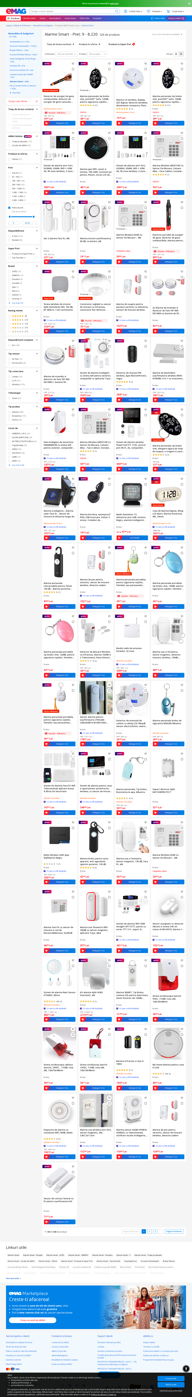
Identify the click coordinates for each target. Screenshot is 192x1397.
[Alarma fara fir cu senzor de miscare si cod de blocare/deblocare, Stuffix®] (59, 906)
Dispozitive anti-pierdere (79, 1273)
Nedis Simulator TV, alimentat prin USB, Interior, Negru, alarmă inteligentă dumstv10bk (131, 517)
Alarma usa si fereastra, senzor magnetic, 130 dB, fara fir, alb (132, 861)
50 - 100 (17, 176)
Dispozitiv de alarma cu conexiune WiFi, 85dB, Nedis (58, 1131)
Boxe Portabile (14, 1273)
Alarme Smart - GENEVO (78, 1255)
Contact (101, 1347)
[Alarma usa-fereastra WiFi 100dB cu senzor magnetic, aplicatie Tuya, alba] (96, 906)
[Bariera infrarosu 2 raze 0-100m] (132, 1041)
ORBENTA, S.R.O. (21, 433)
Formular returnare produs (109, 1342)
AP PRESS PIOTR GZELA (24, 441)
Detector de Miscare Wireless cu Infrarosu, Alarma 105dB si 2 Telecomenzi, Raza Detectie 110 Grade (95, 654)
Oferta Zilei (84, 18)
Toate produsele (22, 141)
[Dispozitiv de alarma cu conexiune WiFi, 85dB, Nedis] (59, 1110)
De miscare (19, 362)
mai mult (16, 92)
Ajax (15, 287)
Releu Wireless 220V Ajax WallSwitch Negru (56, 856)
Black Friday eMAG (14, 1364)
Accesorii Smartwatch (23, 46)
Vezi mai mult (13, 1278)
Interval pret (17, 207)
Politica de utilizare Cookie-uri (156, 1355)
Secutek (17, 283)
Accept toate (171, 1378)
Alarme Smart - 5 (123, 1255)
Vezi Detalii (134, 537)
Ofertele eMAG (29, 18)
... (161, 1231)
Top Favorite (19, 257)
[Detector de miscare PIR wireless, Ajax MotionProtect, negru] (132, 353)
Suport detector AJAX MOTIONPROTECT (164, 790)
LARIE (16, 456)
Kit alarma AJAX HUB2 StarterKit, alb (91, 994)
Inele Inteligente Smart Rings (23, 60)
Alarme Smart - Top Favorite (108, 1261)
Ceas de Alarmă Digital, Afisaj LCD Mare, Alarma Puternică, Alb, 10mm (168, 513)
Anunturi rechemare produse (110, 1351)
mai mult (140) (18, 465)
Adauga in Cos (62, 123)
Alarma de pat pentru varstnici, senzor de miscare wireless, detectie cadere (94, 582)
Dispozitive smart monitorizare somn (130, 1273)
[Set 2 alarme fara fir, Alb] (59, 217)
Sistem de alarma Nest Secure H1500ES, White (59, 994)
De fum (17, 359)
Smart (16, 398)
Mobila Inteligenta (157, 1273)
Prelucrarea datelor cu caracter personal (160, 1351)
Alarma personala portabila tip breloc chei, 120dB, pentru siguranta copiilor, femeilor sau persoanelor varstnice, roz (59, 654)
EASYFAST (18, 453)
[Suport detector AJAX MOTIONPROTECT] (168, 768)
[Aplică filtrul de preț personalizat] (36, 223)
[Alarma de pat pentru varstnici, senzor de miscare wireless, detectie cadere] (96, 560)
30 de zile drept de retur (16, 1347)
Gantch (16, 294)
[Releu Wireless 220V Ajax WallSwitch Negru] (59, 835)
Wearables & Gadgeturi (43, 25)
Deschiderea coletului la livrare (19, 1342)
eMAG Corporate (59, 1351)
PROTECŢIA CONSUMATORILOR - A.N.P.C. (115, 1369)
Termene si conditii (151, 1347)
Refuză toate (171, 1384)
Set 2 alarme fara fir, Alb (57, 238)
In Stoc (17, 236)
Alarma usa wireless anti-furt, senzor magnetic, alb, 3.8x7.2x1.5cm (96, 1132)
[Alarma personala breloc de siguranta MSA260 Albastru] (168, 699)
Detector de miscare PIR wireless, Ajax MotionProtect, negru (131, 375)
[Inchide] (189, 3)
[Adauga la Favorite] (73, 63)
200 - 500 (18, 184)
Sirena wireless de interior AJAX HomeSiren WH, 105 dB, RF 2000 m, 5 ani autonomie (58, 307)
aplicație (114, 3)
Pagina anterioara (131, 1231)
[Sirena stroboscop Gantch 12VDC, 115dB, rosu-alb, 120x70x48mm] (96, 1043)
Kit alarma (19, 415)
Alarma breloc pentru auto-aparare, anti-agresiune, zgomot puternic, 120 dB (94, 861)
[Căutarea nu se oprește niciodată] (16, 11)
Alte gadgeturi (30, 1273)
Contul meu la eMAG (60, 1342)
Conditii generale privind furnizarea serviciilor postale (117, 1356)
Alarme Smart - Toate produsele (148, 1255)
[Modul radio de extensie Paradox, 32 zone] (132, 629)
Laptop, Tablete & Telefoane (18, 25)
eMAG (16, 449)
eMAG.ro (148, 1336)
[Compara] (73, 69)
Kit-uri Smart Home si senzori (23, 87)
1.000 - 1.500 (19, 192)
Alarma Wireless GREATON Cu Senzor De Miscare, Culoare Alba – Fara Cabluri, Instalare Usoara (168, 168)
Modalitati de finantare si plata (65, 1360)
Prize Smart (140, 1267)
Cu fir (16, 380)
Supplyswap (19, 445)
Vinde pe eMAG (174, 18)
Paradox (17, 279)
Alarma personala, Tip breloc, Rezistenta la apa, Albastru (131, 790)
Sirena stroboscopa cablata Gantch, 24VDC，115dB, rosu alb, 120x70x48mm (58, 1067)
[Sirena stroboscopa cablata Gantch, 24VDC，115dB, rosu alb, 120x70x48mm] (59, 1043)
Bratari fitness (19, 50)
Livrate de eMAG (21, 145)
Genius (42, 18)
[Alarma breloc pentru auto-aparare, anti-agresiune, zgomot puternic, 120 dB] (96, 837)
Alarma (17, 412)
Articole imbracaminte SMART (52, 1273)
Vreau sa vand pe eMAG (32, 1320)
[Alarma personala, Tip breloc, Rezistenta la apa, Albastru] (132, 768)
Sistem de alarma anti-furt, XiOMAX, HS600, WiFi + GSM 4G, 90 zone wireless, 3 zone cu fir (60, 168)
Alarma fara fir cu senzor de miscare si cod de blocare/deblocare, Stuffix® (58, 930)
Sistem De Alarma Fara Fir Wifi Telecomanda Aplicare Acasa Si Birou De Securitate (59, 788)
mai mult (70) (17, 303)
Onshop (17, 298)
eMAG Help (159, 18)
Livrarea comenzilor (60, 1347)
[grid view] (181, 54)
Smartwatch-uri (19, 41)
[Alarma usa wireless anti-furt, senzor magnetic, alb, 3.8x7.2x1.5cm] (96, 1110)
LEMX (16, 460)
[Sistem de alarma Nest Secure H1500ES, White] (59, 973)
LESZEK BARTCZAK (22, 437)
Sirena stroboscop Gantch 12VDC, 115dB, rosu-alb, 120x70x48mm (93, 1067)
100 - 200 (18, 180)
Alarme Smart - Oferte (48, 1261)
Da (15, 345)
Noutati (17, 240)
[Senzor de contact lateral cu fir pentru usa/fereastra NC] (59, 1179)
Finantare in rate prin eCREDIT (18, 1355)
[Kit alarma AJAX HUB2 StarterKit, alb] (96, 973)
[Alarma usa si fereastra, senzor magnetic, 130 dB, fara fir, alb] (132, 837)
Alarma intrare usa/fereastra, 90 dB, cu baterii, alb (95, 240)
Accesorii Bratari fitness (23, 54)
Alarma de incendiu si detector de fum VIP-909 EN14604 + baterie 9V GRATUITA (56, 379)
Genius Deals (70, 18)
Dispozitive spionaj (102, 1273)
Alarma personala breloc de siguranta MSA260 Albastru (167, 722)
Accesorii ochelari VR (21, 70)
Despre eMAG (149, 1342)
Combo (17, 376)
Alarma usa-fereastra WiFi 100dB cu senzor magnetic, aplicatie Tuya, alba (94, 930)
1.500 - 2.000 (18, 196)
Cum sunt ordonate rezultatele (166, 34)
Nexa (15, 290)
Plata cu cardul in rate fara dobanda (21, 1351)
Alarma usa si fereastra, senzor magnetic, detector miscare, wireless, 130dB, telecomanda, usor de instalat (168, 654)
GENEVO (17, 275)
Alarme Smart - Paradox (102, 1255)
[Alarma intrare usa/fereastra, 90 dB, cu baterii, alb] (96, 217)
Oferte (17, 159)
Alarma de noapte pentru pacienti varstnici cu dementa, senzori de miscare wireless (132, 307)
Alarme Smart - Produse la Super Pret (77, 1261)
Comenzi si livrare (62, 1336)
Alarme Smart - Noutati (32, 1255)
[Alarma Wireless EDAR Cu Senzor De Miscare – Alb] (168, 835)
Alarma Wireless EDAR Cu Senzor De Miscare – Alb (129, 236)
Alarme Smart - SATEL (55, 1255)
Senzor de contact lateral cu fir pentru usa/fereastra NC (59, 1200)
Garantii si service (13, 1360)
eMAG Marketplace (60, 1355)
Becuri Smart (125, 1267)
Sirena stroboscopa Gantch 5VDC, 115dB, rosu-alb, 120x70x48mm (167, 998)
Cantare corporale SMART (21, 75)
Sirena (17, 419)
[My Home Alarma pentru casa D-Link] (168, 1043)
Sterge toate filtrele (17, 101)
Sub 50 (17, 173)
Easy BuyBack (55, 18)
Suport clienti (105, 1336)
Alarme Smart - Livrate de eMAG (21, 1261)
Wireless (18, 384)
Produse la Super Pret (23, 253)
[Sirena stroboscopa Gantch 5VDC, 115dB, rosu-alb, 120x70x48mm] (168, 974)
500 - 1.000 (18, 188)
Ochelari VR (17, 65)
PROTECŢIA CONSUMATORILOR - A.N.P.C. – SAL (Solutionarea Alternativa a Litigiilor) (117, 1363)
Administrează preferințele (171, 1391)
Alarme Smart (87, 25)
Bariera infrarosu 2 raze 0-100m (130, 1062)
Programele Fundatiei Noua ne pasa (158, 1360)
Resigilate (97, 18)
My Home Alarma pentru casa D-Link (168, 1066)
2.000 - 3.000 (18, 200)
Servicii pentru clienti (17, 1336)
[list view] (176, 54)
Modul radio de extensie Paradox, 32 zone (129, 649)
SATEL (16, 271)
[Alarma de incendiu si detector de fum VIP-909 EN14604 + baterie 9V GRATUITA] (59, 355)
